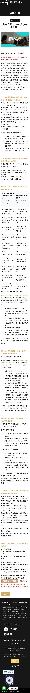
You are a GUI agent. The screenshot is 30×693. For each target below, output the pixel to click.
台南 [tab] (12, 644)
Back (5, 594)
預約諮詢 (15, 661)
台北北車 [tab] (13, 640)
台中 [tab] (23, 640)
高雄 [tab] (16, 644)
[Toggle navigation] (27, 2)
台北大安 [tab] (6, 640)
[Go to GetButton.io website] (4, 691)
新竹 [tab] (19, 640)
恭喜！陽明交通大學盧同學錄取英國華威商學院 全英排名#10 (16, 2)
